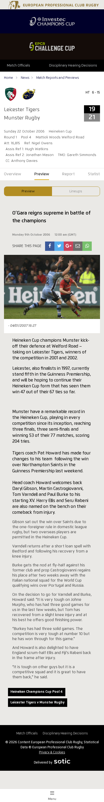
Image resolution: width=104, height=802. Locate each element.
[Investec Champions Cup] (52, 21)
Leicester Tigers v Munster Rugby (37, 702)
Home (9, 78)
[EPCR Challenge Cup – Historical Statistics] (52, 46)
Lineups (75, 191)
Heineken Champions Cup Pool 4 (36, 692)
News (25, 78)
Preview (28, 191)
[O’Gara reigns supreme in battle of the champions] (50, 246)
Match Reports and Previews (57, 78)
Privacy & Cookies (52, 752)
